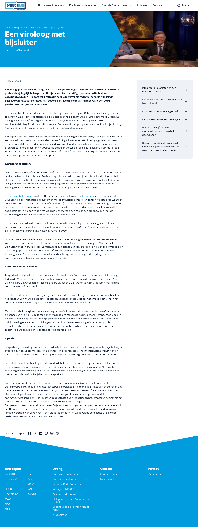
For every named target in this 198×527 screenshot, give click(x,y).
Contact (157, 5)
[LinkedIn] (40, 433)
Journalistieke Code (20, 196)
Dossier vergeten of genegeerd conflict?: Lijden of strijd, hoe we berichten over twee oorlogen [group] (160, 147)
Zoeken (186, 5)
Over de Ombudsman (114, 5)
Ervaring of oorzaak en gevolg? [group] (160, 111)
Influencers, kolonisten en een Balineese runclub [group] (159, 90)
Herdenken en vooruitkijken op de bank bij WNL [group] (162, 101)
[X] (35, 433)
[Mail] (51, 433)
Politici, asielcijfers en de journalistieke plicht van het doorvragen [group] (158, 131)
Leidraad (87, 196)
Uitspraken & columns (51, 5)
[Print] (57, 433)
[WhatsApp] (46, 433)
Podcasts (141, 5)
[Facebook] (29, 433)
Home (8, 27)
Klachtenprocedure (80, 5)
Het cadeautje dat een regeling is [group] (161, 119)
